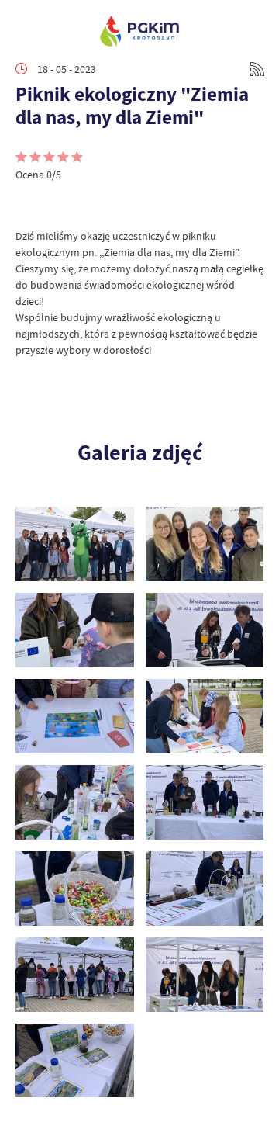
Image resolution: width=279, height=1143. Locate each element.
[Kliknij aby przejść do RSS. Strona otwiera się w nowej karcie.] (257, 69)
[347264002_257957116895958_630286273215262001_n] (205, 802)
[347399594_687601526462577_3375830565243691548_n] (205, 888)
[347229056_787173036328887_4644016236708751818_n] (205, 630)
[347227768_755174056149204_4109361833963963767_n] (75, 630)
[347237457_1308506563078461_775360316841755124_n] (75, 716)
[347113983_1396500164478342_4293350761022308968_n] (75, 544)
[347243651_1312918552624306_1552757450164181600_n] (205, 716)
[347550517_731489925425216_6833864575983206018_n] (75, 974)
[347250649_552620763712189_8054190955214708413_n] (75, 802)
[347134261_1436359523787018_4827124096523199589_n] (205, 544)
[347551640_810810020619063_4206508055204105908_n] (205, 974)
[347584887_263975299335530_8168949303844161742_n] (75, 1061)
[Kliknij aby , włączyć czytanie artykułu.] (28, 205)
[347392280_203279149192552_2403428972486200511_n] (75, 888)
